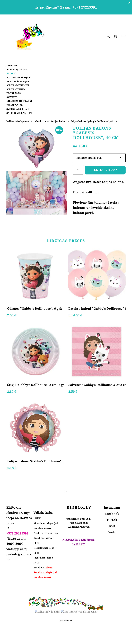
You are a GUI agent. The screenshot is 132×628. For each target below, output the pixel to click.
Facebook (112, 514)
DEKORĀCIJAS (14, 105)
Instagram (112, 507)
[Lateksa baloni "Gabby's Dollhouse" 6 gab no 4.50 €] (97, 275)
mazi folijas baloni (55, 121)
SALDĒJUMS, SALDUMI (19, 112)
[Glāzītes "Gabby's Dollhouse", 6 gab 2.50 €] (35, 275)
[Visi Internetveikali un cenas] (79, 611)
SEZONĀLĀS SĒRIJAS (18, 77)
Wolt (112, 532)
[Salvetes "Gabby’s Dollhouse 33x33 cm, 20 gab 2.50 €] (97, 352)
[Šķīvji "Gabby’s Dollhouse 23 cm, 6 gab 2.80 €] (35, 352)
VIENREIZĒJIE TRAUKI (19, 101)
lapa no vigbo (66, 620)
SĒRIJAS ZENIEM (15, 89)
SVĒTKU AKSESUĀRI (17, 108)
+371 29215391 (17, 533)
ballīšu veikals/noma (17, 121)
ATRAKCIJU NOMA (16, 69)
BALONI (11, 73)
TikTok (112, 520)
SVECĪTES (11, 97)
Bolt (112, 526)
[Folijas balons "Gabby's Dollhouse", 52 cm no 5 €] (35, 428)
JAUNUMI (11, 65)
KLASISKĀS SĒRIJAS (17, 81)
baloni (37, 121)
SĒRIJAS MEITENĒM (17, 85)
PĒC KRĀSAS (13, 93)
